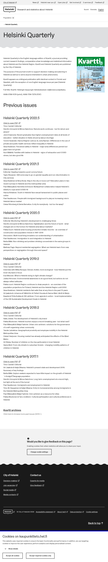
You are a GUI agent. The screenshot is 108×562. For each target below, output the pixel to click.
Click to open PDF (12, 123)
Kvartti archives (12, 410)
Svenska (93, 9)
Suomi (86, 9)
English (101, 9)
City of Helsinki (10, 2)
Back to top (94, 523)
